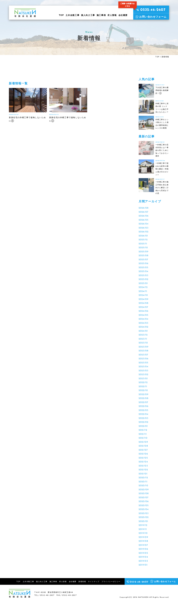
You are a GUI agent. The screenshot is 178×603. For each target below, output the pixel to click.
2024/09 (143, 299)
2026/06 (144, 216)
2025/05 (143, 268)
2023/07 (143, 355)
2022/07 (143, 402)
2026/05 (143, 220)
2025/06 (143, 264)
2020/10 (143, 486)
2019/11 (143, 529)
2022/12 (143, 383)
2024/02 (143, 327)
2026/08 (144, 208)
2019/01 (143, 565)
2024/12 (143, 287)
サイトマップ (93, 581)
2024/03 (143, 323)
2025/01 (143, 284)
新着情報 (82, 581)
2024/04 (143, 319)
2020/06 (144, 502)
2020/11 (143, 482)
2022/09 (143, 395)
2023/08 (143, 351)
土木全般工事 (73, 15)
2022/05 (143, 410)
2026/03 (143, 228)
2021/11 (143, 434)
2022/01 (143, 426)
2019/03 (143, 561)
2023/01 (143, 379)
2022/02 (143, 422)
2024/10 (143, 295)
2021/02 (143, 470)
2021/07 (143, 450)
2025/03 (143, 276)
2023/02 (143, 375)
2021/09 (143, 442)
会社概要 (123, 15)
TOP (61, 15)
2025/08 (143, 256)
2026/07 (143, 212)
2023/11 (143, 339)
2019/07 (143, 545)
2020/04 (144, 510)
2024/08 (143, 303)
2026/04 (143, 224)
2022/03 (143, 418)
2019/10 (143, 533)
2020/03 (144, 514)
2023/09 (143, 347)
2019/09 (143, 537)
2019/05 (143, 553)
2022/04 (143, 414)
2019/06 (143, 549)
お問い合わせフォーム (153, 16)
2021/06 (143, 454)
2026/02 (143, 232)
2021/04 (143, 462)
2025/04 (143, 272)
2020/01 (143, 521)
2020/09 (144, 490)
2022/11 (143, 387)
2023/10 (143, 343)
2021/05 (143, 458)
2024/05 (143, 315)
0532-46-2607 (152, 10)
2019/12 (143, 525)
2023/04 (143, 367)
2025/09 (143, 252)
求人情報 (112, 15)
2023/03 (143, 371)
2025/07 (143, 260)
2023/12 (143, 335)
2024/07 (143, 307)
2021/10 (143, 438)
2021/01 (143, 474)
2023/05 (143, 363)
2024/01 (143, 331)
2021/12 (143, 430)
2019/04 (143, 557)
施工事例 (101, 15)
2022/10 (143, 391)
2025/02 (143, 279)
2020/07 (143, 498)
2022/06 (143, 406)
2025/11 (143, 244)
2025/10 (143, 248)
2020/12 (143, 478)
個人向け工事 (88, 15)
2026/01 (143, 236)
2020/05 (144, 506)
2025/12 (143, 240)
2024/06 (143, 311)
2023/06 (143, 359)
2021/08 (143, 446)
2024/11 (143, 291)
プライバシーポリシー (111, 581)
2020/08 (144, 494)
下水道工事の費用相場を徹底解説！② (162, 90)
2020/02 (144, 517)
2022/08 (143, 398)
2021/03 (143, 466)
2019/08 (143, 541)
